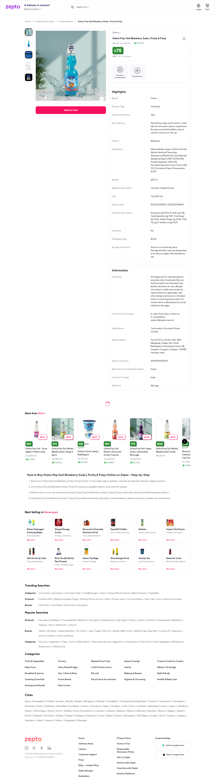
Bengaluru (89, 701)
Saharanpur (129, 715)
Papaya (42, 625)
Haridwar (115, 706)
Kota (76, 711)
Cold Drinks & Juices (45, 21)
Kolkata (67, 711)
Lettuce (72, 625)
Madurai (121, 711)
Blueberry (177, 620)
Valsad (39, 720)
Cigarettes (54, 641)
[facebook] (44, 748)
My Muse (51, 631)
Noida (28, 715)
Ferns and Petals (65, 635)
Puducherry (91, 715)
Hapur (106, 706)
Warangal (82, 720)
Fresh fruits (145, 641)
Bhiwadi (100, 701)
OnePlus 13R (45, 599)
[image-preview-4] (28, 77)
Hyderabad (153, 706)
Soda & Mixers (66, 21)
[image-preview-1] (28, 43)
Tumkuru (171, 715)
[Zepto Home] (13, 7)
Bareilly (69, 701)
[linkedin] (51, 748)
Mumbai (152, 711)
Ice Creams (44, 593)
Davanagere (178, 701)
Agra (27, 701)
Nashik (180, 711)
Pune (101, 715)
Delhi (39, 706)
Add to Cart (71, 110)
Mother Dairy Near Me (145, 631)
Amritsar (59, 701)
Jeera (51, 625)
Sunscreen (57, 593)
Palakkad (37, 715)
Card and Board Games (118, 593)
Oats (102, 593)
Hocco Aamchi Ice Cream (169, 599)
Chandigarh (112, 701)
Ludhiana (110, 711)
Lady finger (121, 620)
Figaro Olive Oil (102, 631)
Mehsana (141, 711)
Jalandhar (182, 706)
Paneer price (59, 646)
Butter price (45, 646)
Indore (164, 706)
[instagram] (28, 748)
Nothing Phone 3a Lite (91, 599)
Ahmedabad (38, 701)
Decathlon (83, 605)
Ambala (49, 701)
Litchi (107, 599)
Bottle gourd (107, 620)
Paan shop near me (101, 641)
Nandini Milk (119, 631)
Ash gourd (94, 620)
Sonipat (153, 715)
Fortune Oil (164, 631)
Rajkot (109, 715)
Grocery (43, 641)
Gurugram (96, 706)
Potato (132, 620)
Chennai (152, 701)
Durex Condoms (47, 635)
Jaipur (172, 706)
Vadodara (29, 720)
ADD (42, 437)
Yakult (42, 631)
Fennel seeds (163, 620)
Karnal (51, 711)
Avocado (43, 620)
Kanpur (28, 711)
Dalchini (151, 620)
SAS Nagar (142, 715)
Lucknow (99, 711)
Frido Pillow (56, 605)
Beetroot (82, 620)
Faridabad (49, 706)
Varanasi (49, 720)
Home (28, 21)
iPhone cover (118, 599)
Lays (90, 631)
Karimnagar (40, 711)
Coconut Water (134, 599)
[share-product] (184, 38)
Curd (71, 641)
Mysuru (161, 711)
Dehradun (30, 706)
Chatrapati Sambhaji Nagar (133, 701)
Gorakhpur (74, 706)
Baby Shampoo (139, 593)
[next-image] (101, 99)
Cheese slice (131, 641)
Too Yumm (81, 631)
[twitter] (36, 748)
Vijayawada (69, 720)
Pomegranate (69, 620)
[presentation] (33, 21)
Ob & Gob (44, 605)
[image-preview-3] (28, 66)
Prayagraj (78, 715)
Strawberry (55, 620)
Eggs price (118, 641)
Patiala (68, 715)
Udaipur (181, 715)
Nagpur (171, 711)
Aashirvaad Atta (66, 631)
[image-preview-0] (28, 32)
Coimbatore (164, 701)
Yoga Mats (154, 593)
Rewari (118, 715)
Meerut (130, 711)
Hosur (132, 706)
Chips (64, 641)
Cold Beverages (90, 593)
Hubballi (141, 706)
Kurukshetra (86, 711)
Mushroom (61, 625)
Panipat (59, 715)
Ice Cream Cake (72, 593)
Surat (162, 715)
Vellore (58, 720)
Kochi (59, 711)
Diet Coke (150, 599)
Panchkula (49, 715)
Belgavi (78, 701)
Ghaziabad (61, 706)
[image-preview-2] (28, 55)
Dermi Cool (69, 605)
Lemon (141, 620)
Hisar (124, 706)
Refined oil (177, 641)
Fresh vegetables (161, 641)
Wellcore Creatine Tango (66, 599)
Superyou (177, 631)
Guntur (84, 706)
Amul (129, 631)
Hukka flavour (83, 641)
